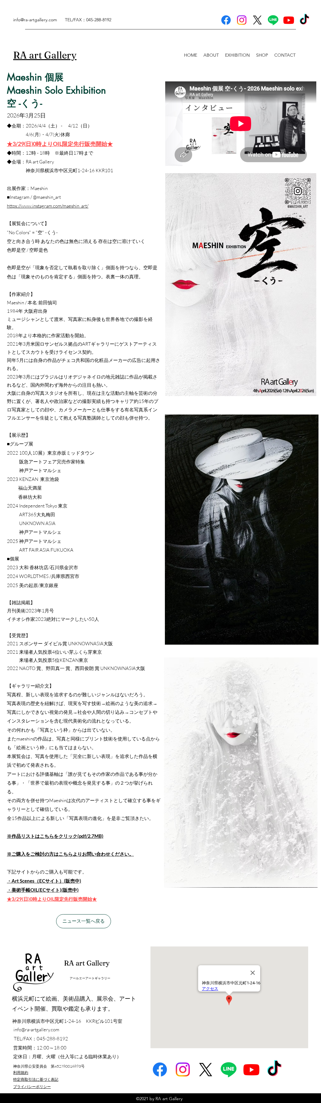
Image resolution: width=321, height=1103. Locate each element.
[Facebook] (226, 20)
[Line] (273, 20)
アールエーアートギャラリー (90, 978)
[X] (257, 20)
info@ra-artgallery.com (35, 20)
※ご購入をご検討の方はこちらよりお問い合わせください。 (70, 854)
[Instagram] (241, 20)
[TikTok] (304, 20)
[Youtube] (288, 20)
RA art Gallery (87, 963)
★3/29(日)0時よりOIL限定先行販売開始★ (52, 899)
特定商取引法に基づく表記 (35, 1079)
